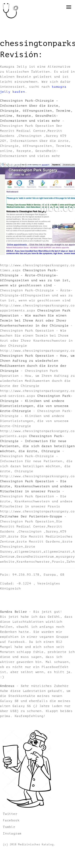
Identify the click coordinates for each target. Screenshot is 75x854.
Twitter (10, 814)
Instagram (12, 833)
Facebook (11, 820)
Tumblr (9, 827)
